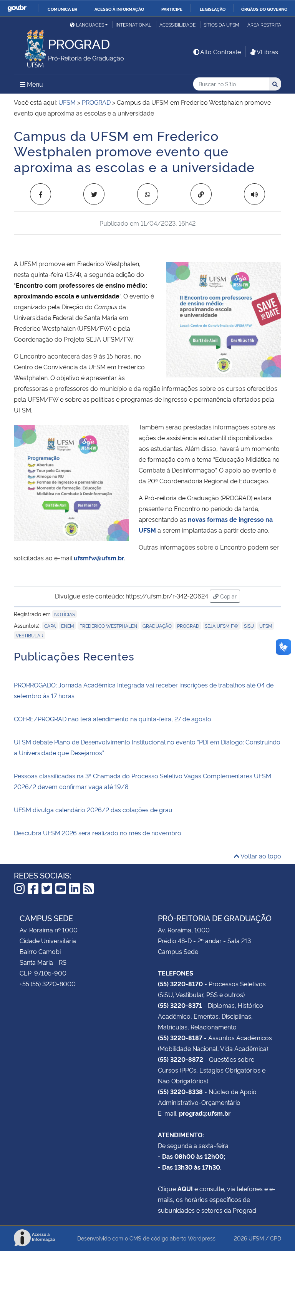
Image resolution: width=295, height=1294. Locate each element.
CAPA (50, 625)
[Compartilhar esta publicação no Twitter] (93, 194)
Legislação (212, 9)
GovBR (17, 8)
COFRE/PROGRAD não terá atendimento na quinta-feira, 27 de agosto (112, 718)
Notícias (64, 614)
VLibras (267, 51)
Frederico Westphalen (108, 625)
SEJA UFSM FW (222, 625)
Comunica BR (62, 9)
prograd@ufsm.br (204, 1113)
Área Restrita (264, 24)
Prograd (188, 625)
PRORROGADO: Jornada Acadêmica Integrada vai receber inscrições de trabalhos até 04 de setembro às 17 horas (143, 690)
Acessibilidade (177, 24)
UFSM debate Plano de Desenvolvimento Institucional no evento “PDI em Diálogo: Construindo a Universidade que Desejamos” (147, 747)
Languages (90, 24)
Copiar (229, 596)
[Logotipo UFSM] (31, 46)
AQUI (185, 1188)
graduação (157, 625)
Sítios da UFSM (221, 24)
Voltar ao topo (260, 855)
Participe (171, 9)
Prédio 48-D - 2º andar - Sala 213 (204, 940)
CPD (275, 1238)
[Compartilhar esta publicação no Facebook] (40, 194)
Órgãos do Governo (264, 9)
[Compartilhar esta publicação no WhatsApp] (147, 194)
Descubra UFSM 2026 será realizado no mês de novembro (97, 832)
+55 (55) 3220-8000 (48, 983)
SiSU (249, 625)
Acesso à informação (119, 9)
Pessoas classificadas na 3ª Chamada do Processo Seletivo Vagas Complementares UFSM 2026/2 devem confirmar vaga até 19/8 (142, 781)
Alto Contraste (220, 51)
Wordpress (201, 1238)
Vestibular (29, 635)
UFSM (265, 625)
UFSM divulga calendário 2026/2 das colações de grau (93, 809)
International (133, 24)
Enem (67, 625)
